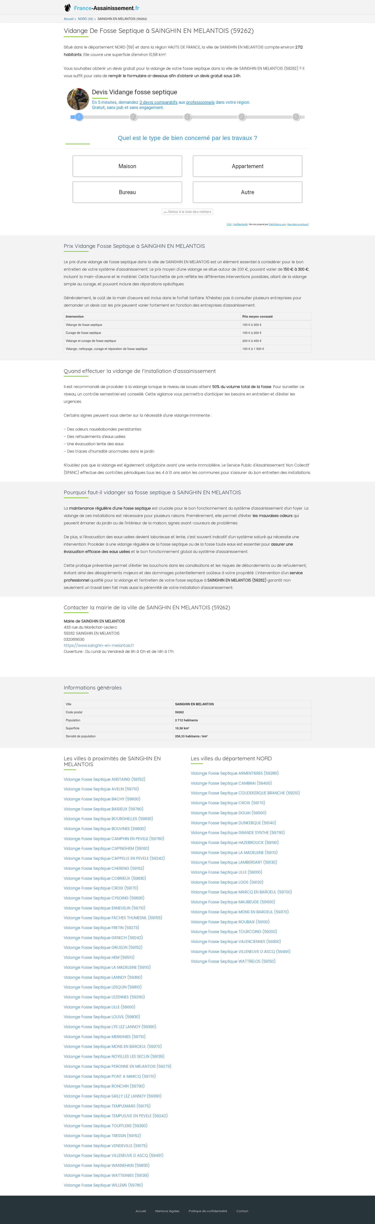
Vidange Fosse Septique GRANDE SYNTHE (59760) (238, 832)
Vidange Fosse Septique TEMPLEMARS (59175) (107, 1106)
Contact (242, 1211)
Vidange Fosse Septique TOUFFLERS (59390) (106, 1125)
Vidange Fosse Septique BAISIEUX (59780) (103, 809)
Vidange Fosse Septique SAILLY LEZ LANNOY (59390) (113, 1096)
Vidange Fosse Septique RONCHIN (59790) (104, 1086)
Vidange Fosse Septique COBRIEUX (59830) (105, 878)
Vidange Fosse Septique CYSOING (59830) (104, 898)
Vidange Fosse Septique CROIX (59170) (101, 888)
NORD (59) (85, 18)
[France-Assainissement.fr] (103, 8)
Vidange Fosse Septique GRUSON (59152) (103, 947)
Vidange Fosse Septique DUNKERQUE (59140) (233, 823)
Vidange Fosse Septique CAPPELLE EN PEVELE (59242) (114, 858)
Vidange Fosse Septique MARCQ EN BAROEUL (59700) (241, 892)
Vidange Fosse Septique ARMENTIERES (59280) (235, 773)
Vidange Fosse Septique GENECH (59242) (103, 937)
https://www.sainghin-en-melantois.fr (99, 645)
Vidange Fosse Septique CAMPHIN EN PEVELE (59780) (114, 838)
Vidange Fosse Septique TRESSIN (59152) (102, 1135)
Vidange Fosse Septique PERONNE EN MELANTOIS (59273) (117, 1066)
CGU (229, 224)
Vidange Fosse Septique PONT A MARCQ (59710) (110, 1076)
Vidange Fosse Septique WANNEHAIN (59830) (107, 1165)
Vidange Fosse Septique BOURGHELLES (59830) (108, 818)
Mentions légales (167, 1211)
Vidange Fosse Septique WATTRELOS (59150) (233, 961)
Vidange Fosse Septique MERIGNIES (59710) (105, 1036)
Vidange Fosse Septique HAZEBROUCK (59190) (235, 842)
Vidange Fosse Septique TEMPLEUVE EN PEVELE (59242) (116, 1115)
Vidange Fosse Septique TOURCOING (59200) (234, 931)
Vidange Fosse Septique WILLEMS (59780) (103, 1185)
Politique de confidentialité (208, 1211)
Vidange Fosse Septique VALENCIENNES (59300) (236, 941)
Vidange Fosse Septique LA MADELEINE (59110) (107, 967)
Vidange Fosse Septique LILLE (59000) (99, 1007)
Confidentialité (240, 224)
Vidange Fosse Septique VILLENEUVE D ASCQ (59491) (114, 1155)
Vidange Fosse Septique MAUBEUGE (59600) (233, 902)
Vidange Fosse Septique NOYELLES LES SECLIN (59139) (114, 1056)
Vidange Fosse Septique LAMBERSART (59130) (234, 862)
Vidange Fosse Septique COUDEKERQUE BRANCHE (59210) (245, 793)
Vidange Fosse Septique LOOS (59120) (227, 882)
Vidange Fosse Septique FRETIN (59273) (101, 927)
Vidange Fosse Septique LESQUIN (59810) (103, 987)
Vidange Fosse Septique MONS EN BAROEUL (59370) (113, 1046)
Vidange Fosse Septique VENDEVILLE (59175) (106, 1145)
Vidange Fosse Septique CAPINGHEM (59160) (106, 848)
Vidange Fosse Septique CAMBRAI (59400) (231, 783)
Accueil (69, 18)
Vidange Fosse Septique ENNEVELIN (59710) (104, 908)
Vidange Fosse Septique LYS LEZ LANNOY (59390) (110, 1026)
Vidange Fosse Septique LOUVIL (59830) (102, 1016)
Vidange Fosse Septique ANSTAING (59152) (104, 779)
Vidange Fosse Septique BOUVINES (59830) (105, 828)
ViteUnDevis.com (277, 224)
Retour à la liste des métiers (189, 212)
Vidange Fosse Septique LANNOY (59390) (103, 977)
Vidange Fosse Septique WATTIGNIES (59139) (106, 1175)
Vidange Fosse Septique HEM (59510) (99, 957)
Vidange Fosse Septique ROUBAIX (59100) (230, 922)
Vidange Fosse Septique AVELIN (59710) (101, 789)
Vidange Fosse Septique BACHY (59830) (102, 799)
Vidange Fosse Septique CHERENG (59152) (104, 868)
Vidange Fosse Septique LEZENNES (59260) (104, 997)
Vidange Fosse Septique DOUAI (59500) (228, 813)
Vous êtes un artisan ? (298, 224)
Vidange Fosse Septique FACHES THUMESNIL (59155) (113, 917)
